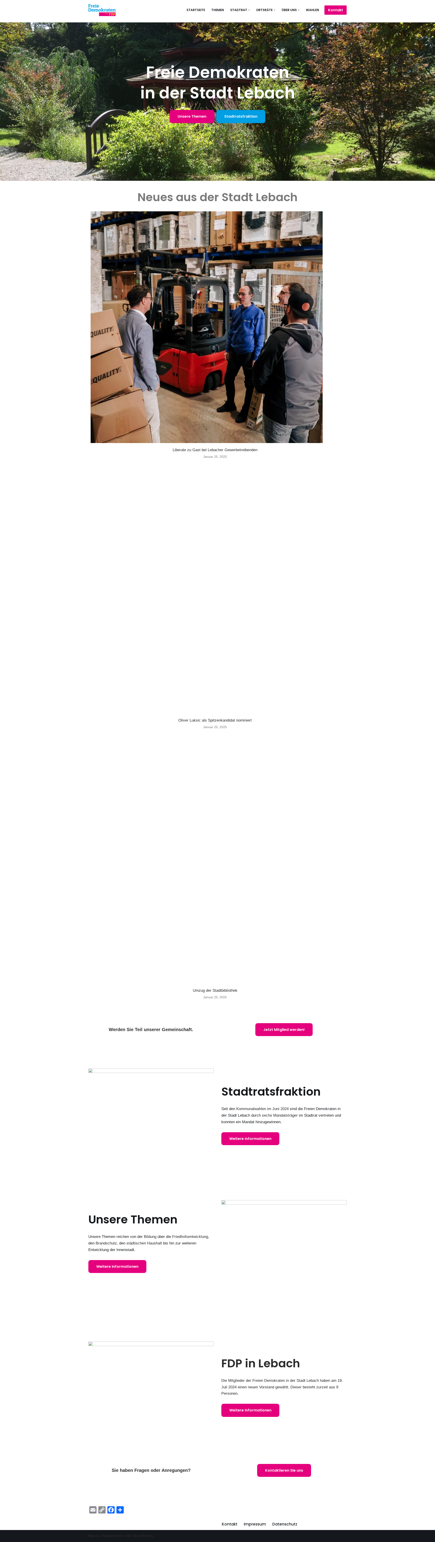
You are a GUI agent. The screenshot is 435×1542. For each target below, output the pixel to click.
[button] (249, 10)
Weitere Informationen (250, 1138)
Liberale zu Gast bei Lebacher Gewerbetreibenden (215, 450)
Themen (217, 10)
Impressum (255, 1524)
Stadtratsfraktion (240, 116)
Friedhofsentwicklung (190, 1237)
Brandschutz (106, 1243)
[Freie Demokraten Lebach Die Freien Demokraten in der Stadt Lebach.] (102, 10)
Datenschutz (284, 1524)
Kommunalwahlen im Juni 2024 (262, 1109)
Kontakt (335, 10)
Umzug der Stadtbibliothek (215, 990)
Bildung (150, 1237)
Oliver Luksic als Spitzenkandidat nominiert (215, 720)
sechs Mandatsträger (280, 1115)
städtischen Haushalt (144, 1243)
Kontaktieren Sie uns (284, 1470)
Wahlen (312, 10)
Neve (93, 1536)
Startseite (195, 10)
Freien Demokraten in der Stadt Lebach (285, 1380)
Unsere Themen (192, 116)
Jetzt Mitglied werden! (284, 1029)
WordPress (143, 1536)
